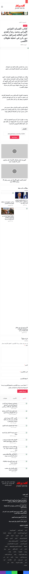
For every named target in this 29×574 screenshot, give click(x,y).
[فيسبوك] (18, 490)
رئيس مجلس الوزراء (23, 554)
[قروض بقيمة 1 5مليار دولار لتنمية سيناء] (22, 435)
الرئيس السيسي (23, 543)
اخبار (26, 535)
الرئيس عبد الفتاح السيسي (12, 543)
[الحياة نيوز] (20, 6)
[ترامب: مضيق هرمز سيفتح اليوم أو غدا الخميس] (7, 196)
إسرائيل (9, 533)
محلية (12, 562)
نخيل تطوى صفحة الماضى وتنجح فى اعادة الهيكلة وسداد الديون (9, 411)
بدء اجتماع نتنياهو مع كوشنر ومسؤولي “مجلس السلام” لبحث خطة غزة (21, 201)
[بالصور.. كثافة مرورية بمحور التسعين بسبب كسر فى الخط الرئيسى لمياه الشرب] (22, 420)
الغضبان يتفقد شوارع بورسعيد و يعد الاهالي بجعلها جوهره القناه (10, 440)
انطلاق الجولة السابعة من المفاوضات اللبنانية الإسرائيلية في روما (8, 217)
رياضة (15, 554)
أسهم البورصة (12, 530)
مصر (8, 562)
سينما (17, 557)
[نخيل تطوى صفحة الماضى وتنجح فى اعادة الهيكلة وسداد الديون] (22, 413)
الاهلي (6, 538)
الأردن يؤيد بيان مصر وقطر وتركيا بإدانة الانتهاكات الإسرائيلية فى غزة (21, 329)
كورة (4, 559)
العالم (20, 22)
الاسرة (11, 538)
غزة (7, 557)
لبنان (26, 562)
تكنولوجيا (20, 551)
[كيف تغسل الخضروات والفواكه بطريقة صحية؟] (22, 463)
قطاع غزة (10, 559)
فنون (26, 559)
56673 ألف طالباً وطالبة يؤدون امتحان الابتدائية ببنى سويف (10, 455)
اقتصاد (12, 535)
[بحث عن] (27, 7)
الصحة (6, 546)
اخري (22, 535)
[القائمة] (2, 7)
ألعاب (14, 533)
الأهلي (7, 535)
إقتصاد (4, 533)
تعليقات (5, 398)
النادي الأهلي (15, 549)
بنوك (5, 549)
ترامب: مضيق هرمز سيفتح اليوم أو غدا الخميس (7, 202)
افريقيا (17, 535)
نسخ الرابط (14, 137)
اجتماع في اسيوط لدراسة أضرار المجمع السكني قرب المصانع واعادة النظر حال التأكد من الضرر (9, 405)
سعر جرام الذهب (23, 557)
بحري (9, 549)
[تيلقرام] (11, 490)
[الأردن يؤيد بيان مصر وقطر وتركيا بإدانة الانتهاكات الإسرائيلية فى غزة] (21, 267)
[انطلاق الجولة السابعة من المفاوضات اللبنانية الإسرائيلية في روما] (7, 211)
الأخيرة (15, 398)
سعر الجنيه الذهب (8, 554)
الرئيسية (24, 22)
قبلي (15, 559)
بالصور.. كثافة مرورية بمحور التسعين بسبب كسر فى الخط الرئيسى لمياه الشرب (10, 419)
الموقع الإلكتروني (24, 378)
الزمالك (25, 546)
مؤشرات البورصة (19, 562)
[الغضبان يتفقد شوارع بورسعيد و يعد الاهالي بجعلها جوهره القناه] (22, 442)
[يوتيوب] (14, 490)
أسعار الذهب (20, 530)
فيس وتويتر (20, 559)
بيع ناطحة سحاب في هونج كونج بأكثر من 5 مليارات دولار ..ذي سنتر (10, 448)
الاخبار (16, 538)
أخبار (26, 530)
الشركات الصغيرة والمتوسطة (16, 546)
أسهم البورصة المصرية (22, 533)
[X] (16, 490)
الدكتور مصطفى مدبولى (13, 541)
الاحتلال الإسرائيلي (23, 538)
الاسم (26, 365)
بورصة (25, 551)
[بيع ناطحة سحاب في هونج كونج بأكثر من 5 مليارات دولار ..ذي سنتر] (22, 449)
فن (4, 557)
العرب (21, 549)
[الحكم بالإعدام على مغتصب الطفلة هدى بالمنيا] (22, 470)
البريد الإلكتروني (24, 371)
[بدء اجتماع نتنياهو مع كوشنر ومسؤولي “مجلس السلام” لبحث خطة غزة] (21, 195)
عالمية (12, 557)
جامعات (14, 551)
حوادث (9, 551)
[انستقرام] (13, 490)
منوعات (25, 565)
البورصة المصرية (23, 541)
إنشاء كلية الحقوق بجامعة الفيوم (9, 425)
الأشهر (24, 398)
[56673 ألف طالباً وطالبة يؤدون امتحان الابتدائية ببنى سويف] (22, 456)
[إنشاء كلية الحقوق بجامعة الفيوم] (22, 428)
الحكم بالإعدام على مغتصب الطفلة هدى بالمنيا (11, 469)
